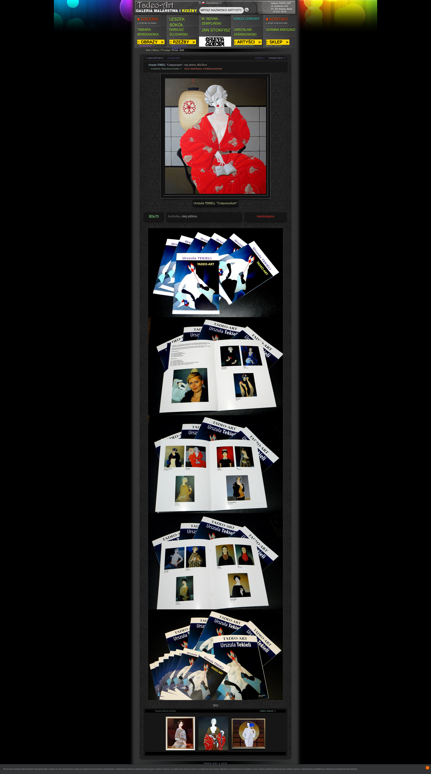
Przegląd (165, 50)
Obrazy (155, 50)
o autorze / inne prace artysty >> (166, 69)
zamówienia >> (214, 3)
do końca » (260, 58)
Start (148, 50)
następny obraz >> (277, 58)
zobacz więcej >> (268, 711)
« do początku (173, 58)
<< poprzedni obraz (154, 58)
